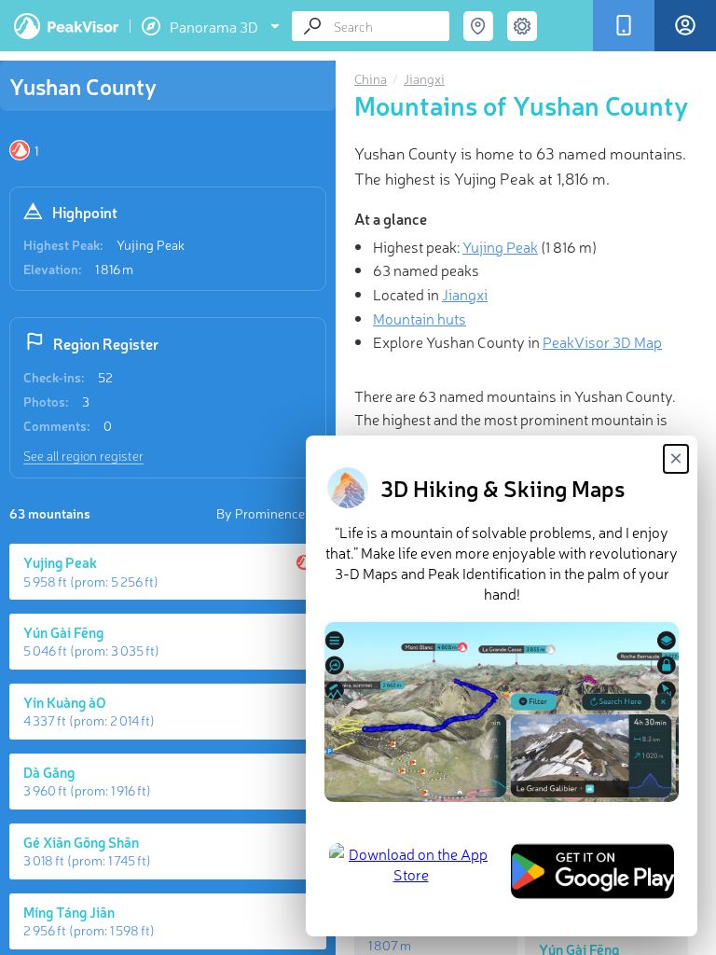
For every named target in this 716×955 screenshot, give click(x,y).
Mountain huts (419, 318)
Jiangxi (424, 78)
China (370, 78)
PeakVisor (66, 26)
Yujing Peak (151, 244)
